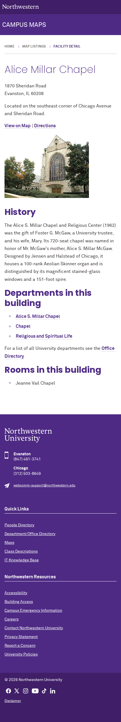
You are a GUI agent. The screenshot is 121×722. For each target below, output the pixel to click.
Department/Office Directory (30, 534)
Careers (12, 619)
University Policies (21, 654)
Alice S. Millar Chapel (38, 316)
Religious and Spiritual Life (44, 336)
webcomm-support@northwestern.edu (44, 485)
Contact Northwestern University (34, 628)
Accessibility (16, 593)
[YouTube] (35, 690)
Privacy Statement (21, 637)
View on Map (18, 126)
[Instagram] (25, 690)
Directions (45, 126)
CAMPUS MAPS (24, 25)
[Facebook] (8, 690)
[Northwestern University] (60, 435)
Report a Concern (20, 646)
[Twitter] (16, 690)
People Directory (19, 525)
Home (10, 46)
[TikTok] (44, 690)
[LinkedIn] (52, 690)
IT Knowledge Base (22, 560)
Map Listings (34, 46)
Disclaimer (13, 701)
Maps (9, 543)
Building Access (19, 602)
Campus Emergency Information (33, 611)
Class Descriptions (21, 551)
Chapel (23, 326)
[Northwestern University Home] (20, 7)
